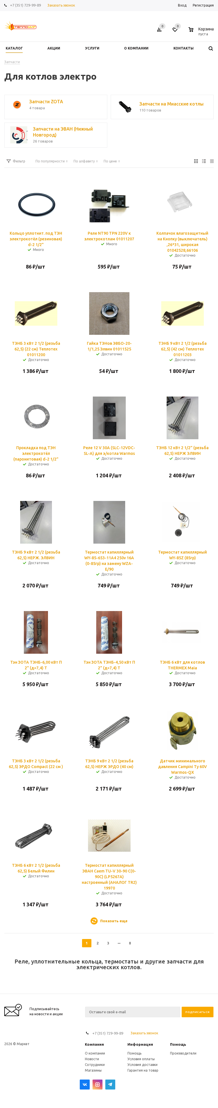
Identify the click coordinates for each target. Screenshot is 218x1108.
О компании (95, 1053)
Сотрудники (95, 1064)
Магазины (93, 1070)
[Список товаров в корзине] (202, 33)
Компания (94, 1044)
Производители (183, 1053)
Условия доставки (142, 1064)
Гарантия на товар (142, 1070)
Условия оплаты (141, 1059)
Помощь (178, 1044)
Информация (140, 1044)
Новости (92, 1059)
